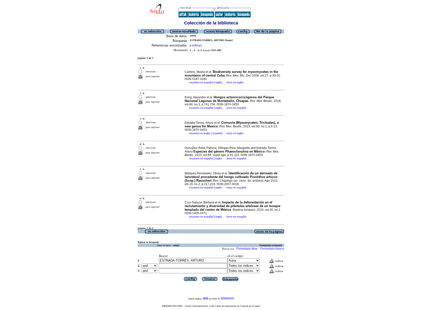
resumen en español (201, 82)
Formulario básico (272, 248)
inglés (218, 82)
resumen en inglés (200, 133)
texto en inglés (235, 82)
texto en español (236, 107)
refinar (196, 45)
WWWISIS (227, 298)
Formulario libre (246, 248)
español (217, 133)
